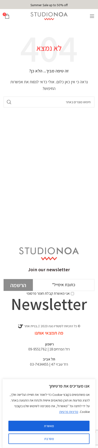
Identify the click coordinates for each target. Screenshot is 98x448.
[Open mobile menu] (92, 16)
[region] (48, 413)
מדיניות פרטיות (68, 412)
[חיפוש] (9, 102)
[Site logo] (49, 15)
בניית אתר (30, 326)
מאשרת (49, 426)
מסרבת (49, 439)
